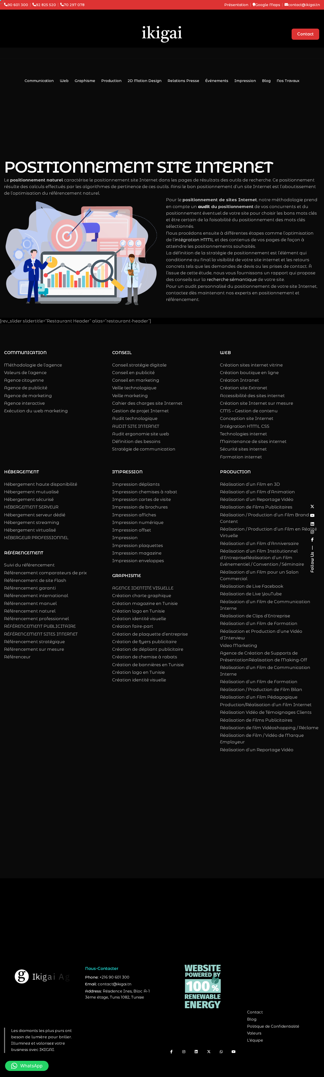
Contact (305, 34)
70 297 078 (74, 5)
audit (204, 206)
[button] (27, 1066)
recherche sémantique (232, 279)
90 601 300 (18, 5)
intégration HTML (194, 239)
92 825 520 (46, 5)
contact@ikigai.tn (304, 5)
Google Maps (267, 5)
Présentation (236, 5)
